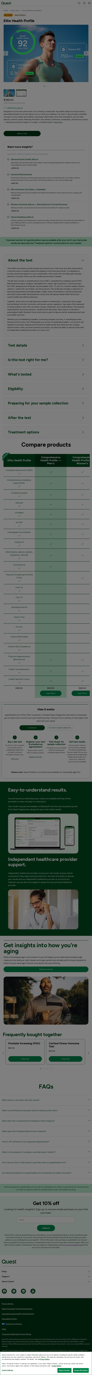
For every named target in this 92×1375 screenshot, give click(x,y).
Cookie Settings (7, 1370)
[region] (46, 1363)
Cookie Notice (56, 1366)
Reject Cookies (64, 1370)
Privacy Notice (45, 1359)
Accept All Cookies (81, 1370)
